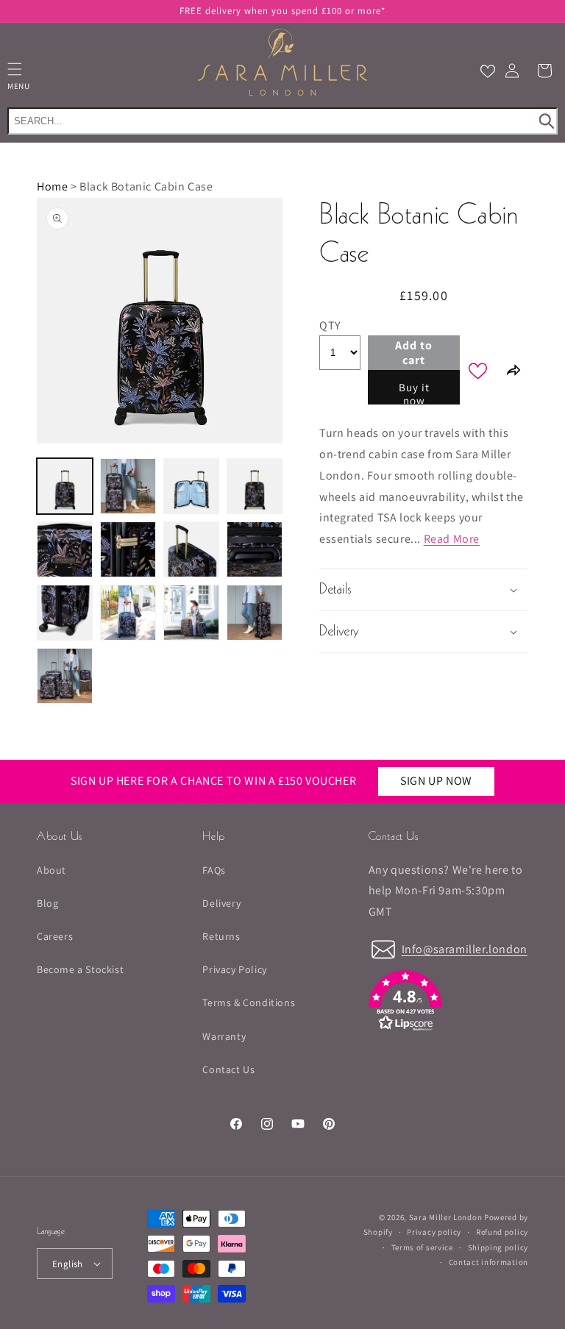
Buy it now (414, 392)
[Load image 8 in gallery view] (254, 549)
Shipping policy (498, 1247)
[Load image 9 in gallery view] (65, 613)
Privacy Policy (234, 969)
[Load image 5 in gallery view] (65, 549)
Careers (55, 936)
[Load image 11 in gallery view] (191, 613)
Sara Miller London (446, 1217)
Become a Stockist (80, 969)
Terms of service (422, 1247)
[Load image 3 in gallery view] (191, 486)
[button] (544, 70)
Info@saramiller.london (464, 949)
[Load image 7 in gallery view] (191, 549)
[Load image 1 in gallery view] (65, 486)
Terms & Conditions (248, 1002)
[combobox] (282, 121)
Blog (47, 903)
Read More (452, 538)
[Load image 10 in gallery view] (128, 613)
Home (52, 186)
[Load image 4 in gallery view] (254, 486)
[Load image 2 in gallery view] (128, 486)
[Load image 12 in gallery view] (254, 613)
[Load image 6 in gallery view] (128, 549)
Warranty (224, 1036)
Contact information (488, 1262)
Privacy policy (434, 1232)
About (51, 870)
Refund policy (502, 1232)
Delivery (221, 903)
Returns (221, 936)
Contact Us (228, 1069)
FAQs (213, 870)
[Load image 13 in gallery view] (65, 676)
